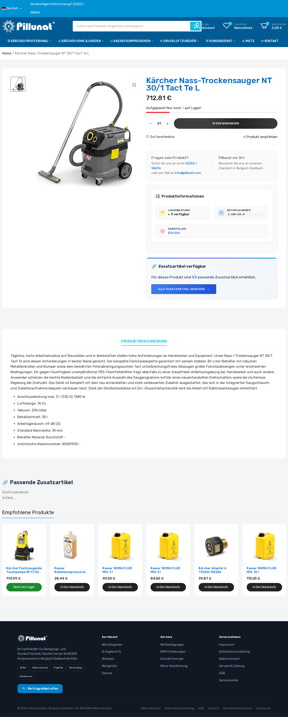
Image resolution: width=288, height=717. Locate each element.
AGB (222, 673)
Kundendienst (221, 41)
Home (6, 53)
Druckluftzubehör (180, 41)
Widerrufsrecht (229, 659)
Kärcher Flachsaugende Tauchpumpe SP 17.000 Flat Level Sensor (24, 570)
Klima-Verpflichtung (173, 666)
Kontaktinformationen (237, 708)
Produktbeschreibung (144, 341)
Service (107, 673)
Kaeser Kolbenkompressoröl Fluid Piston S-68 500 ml (70, 570)
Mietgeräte (109, 666)
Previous (12, 559)
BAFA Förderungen (173, 651)
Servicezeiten (228, 680)
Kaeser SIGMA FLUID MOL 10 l (261, 570)
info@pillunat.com (188, 173)
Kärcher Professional (30, 41)
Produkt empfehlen (262, 137)
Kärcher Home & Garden (81, 41)
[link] (38, 531)
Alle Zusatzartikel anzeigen (181, 289)
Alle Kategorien (112, 645)
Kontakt (272, 41)
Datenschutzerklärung (234, 651)
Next (275, 559)
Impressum (226, 645)
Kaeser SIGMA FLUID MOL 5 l (165, 570)
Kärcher (174, 233)
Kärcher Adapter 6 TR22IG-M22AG (212, 570)
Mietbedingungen (172, 645)
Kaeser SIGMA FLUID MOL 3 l (117, 570)
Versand (213, 708)
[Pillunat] (28, 27)
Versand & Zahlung (231, 666)
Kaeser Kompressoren (132, 41)
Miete (250, 41)
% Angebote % (111, 651)
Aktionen (108, 659)
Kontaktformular (172, 659)
